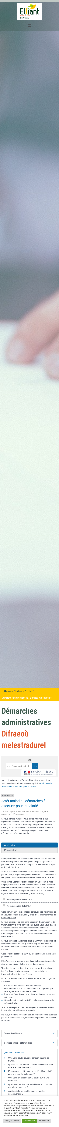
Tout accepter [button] (29, 1120)
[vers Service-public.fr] (38, 772)
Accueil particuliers (11, 780)
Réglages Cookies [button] (12, 1120)
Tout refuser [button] (44, 1120)
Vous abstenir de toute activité (17, 1000)
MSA (41, 893)
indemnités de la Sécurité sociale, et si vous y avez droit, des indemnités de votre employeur (28, 915)
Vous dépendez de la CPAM (19, 899)
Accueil (9, 691)
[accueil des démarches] (29, 759)
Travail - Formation (30, 780)
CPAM (33, 893)
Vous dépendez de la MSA (18, 906)
